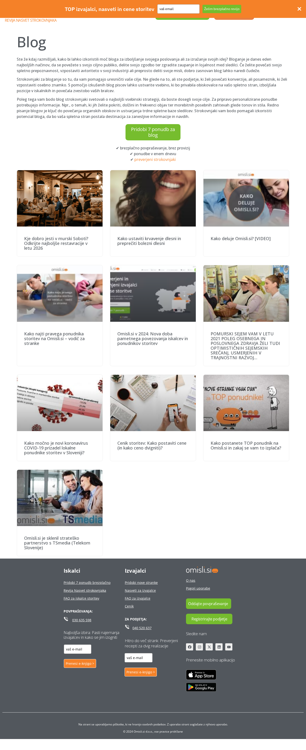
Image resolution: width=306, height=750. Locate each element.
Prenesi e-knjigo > (80, 663)
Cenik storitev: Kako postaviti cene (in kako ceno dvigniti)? (151, 445)
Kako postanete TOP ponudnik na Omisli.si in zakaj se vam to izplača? (246, 445)
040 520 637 (142, 628)
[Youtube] (228, 646)
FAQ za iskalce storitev (81, 598)
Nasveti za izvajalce (140, 590)
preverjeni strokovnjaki (155, 159)
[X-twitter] (209, 646)
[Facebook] (189, 646)
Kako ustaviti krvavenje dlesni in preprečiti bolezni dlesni (149, 241)
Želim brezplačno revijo (222, 9)
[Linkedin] (219, 646)
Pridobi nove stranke (141, 582)
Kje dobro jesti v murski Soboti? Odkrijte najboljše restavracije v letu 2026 (56, 243)
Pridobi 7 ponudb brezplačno (87, 582)
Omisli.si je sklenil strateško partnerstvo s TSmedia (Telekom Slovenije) (57, 542)
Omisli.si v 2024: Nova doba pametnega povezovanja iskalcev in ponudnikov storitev (152, 338)
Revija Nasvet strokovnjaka (30, 20)
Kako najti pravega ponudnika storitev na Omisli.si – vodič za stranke (54, 338)
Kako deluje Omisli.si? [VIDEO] (241, 238)
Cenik (129, 606)
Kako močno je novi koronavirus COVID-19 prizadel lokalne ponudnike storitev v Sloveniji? (56, 447)
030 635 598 (81, 620)
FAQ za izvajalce (137, 598)
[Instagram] (199, 646)
